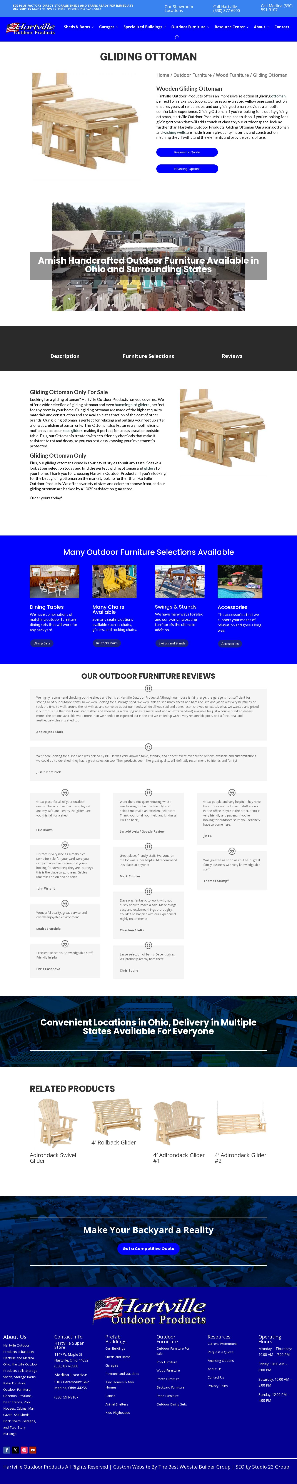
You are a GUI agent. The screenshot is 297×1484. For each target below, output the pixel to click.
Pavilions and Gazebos (122, 1373)
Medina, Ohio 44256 (70, 1387)
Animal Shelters (116, 1404)
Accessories (230, 644)
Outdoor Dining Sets (172, 1404)
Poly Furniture (167, 1362)
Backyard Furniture (171, 1387)
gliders (149, 468)
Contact (281, 26)
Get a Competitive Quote (148, 1248)
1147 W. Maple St (68, 1354)
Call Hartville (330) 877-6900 (226, 8)
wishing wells (174, 132)
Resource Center (230, 26)
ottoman (278, 96)
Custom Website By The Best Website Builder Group (171, 1466)
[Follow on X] (15, 1450)
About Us (215, 1369)
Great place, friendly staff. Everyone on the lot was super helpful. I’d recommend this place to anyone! (148, 860)
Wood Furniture (232, 75)
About (259, 26)
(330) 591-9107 (66, 1397)
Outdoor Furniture (188, 26)
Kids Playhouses (117, 1412)
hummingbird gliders (132, 404)
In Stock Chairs (107, 643)
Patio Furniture (168, 1396)
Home (162, 75)
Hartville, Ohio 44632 (71, 1360)
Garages (106, 26)
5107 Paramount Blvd (71, 1382)
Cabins (110, 1396)
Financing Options (187, 168)
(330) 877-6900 (66, 1366)
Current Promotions (222, 1343)
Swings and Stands (172, 643)
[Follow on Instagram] (24, 1450)
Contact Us (216, 1377)
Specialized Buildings (142, 26)
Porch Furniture (168, 1379)
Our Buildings (115, 1348)
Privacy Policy (218, 1386)
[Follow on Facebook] (6, 1450)
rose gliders (73, 430)
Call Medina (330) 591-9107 (276, 7)
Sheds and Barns (117, 1357)
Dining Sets (41, 643)
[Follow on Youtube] (32, 1450)
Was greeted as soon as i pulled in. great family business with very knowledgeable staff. (231, 864)
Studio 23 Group (270, 1466)
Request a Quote (187, 152)
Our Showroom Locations (179, 8)
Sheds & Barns (77, 26)
